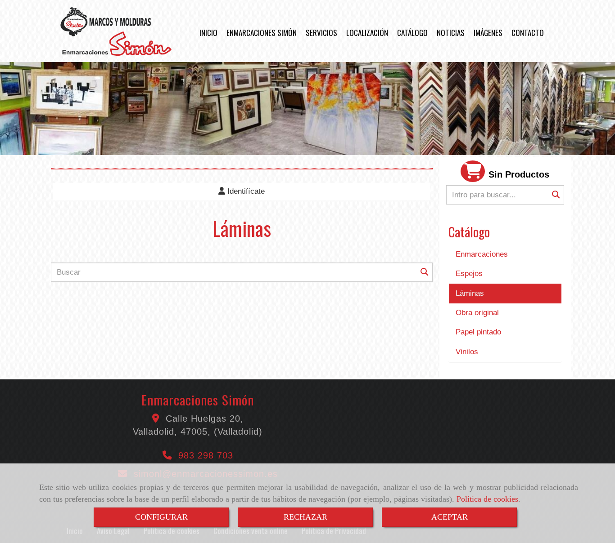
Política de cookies (487, 498)
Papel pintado (478, 332)
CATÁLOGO (412, 32)
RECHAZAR (305, 516)
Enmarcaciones (482, 254)
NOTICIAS (451, 32)
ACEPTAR (449, 516)
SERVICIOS (321, 32)
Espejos (469, 273)
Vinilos (467, 351)
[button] (241, 191)
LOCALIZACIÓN (367, 32)
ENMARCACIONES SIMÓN (261, 32)
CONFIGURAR (161, 516)
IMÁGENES (488, 32)
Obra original (477, 312)
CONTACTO (527, 32)
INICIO (208, 32)
